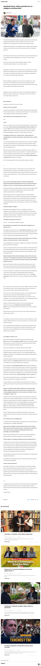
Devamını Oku (6, 541)
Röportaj (9, 13)
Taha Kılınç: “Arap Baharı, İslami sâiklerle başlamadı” (18, 534)
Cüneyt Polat (4, 1)
